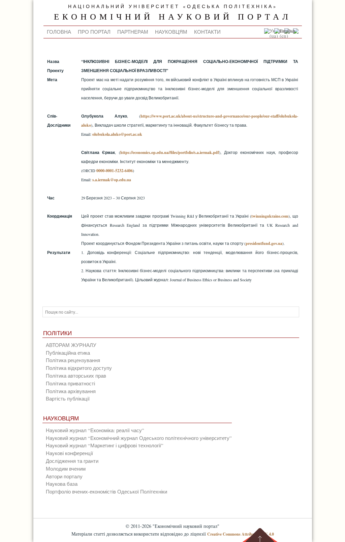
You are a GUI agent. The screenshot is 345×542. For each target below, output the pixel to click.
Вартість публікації (68, 398)
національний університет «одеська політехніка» (172, 6)
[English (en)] (286, 35)
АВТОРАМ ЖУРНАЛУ (71, 345)
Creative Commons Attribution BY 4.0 (240, 534)
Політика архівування (71, 391)
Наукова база (61, 483)
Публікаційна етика (68, 352)
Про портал (94, 31)
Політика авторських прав (76, 375)
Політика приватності (70, 383)
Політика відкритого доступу (79, 367)
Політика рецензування (73, 360)
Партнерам (132, 31)
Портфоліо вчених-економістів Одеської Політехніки (106, 491)
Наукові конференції (69, 453)
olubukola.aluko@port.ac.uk (117, 134)
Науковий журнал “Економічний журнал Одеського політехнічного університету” (139, 438)
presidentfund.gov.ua (264, 243)
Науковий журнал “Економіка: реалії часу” (95, 430)
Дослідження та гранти (72, 460)
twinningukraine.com (269, 216)
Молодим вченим (66, 468)
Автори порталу (64, 476)
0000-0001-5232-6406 (114, 170)
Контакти (207, 31)
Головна (59, 31)
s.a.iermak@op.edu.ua (111, 180)
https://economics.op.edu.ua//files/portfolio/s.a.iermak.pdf (169, 152)
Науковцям (171, 31)
